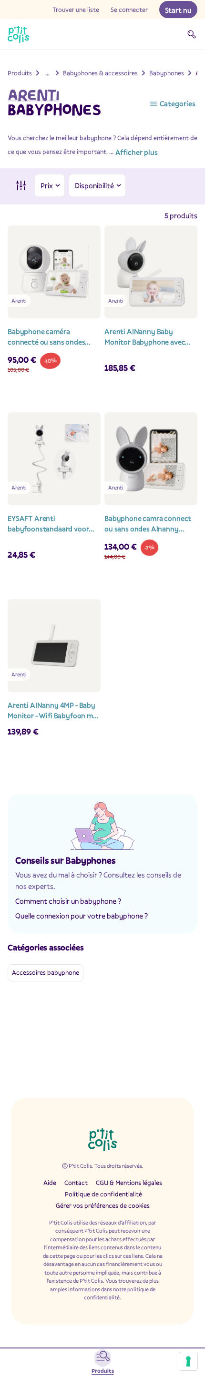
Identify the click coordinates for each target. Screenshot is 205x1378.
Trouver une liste (75, 9)
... (47, 73)
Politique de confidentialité (103, 1194)
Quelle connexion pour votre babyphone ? (81, 915)
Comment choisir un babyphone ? (68, 901)
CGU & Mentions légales (129, 1182)
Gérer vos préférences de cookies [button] (103, 1205)
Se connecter (129, 9)
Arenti (33, 95)
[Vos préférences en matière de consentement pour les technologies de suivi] (188, 1361)
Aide (49, 1182)
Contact (76, 1182)
